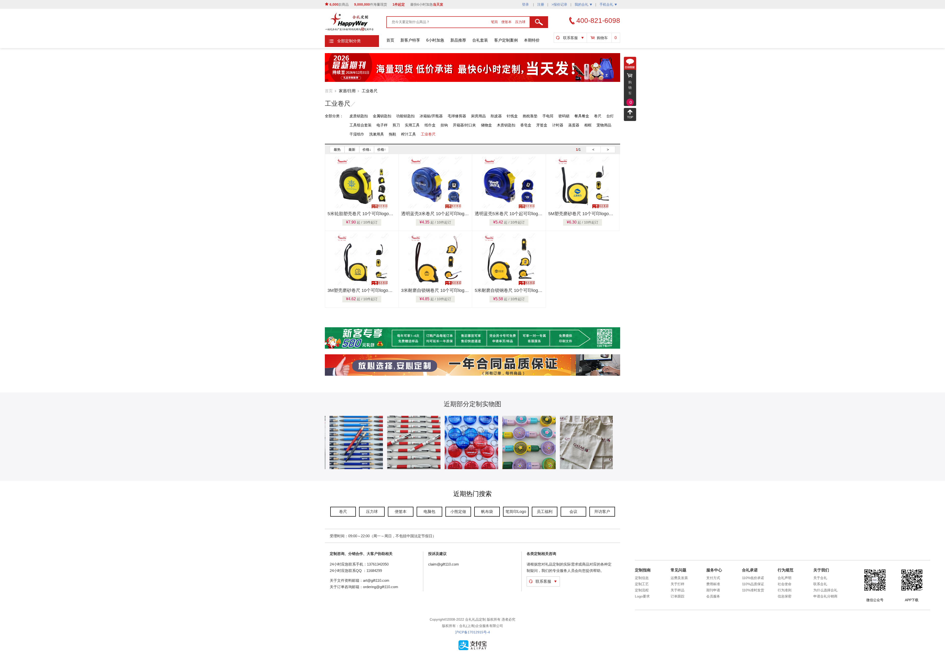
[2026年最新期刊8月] (472, 81)
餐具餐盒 (581, 116)
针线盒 (512, 116)
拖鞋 (392, 134)
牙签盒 (541, 125)
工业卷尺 (370, 91)
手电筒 (547, 116)
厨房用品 (478, 116)
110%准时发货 (753, 590)
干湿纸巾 (356, 134)
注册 (540, 4)
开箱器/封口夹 (464, 125)
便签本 (507, 22)
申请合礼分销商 (825, 596)
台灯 (610, 116)
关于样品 (677, 590)
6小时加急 (435, 40)
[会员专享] (472, 347)
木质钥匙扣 (506, 125)
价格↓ (366, 149)
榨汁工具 (408, 134)
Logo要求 (642, 596)
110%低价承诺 (753, 578)
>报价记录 (559, 4)
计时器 (557, 125)
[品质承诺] (472, 374)
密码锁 (563, 116)
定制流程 (642, 590)
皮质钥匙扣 (358, 116)
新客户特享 (410, 40)
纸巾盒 (430, 125)
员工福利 (544, 511)
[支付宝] (472, 649)
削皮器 (496, 116)
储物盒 (486, 125)
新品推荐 (458, 40)
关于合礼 (820, 578)
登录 (526, 4)
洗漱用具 (376, 134)
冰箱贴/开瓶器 (431, 116)
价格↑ (381, 149)
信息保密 (784, 596)
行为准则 (784, 590)
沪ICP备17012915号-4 (472, 632)
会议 (573, 511)
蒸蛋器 (573, 125)
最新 (351, 149)
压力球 (520, 22)
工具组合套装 (360, 125)
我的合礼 (581, 4)
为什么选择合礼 (825, 590)
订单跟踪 (677, 596)
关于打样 (677, 584)
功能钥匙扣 (405, 116)
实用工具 (412, 125)
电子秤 (382, 125)
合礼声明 (784, 578)
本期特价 (532, 40)
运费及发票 (679, 578)
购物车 (602, 38)
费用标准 (713, 584)
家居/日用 (347, 91)
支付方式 (713, 578)
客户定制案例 (506, 40)
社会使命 (784, 584)
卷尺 (597, 116)
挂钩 (444, 125)
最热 (337, 149)
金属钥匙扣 (382, 116)
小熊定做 (458, 511)
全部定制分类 (349, 41)
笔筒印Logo (515, 511)
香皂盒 (525, 125)
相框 (588, 125)
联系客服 (570, 38)
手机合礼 (606, 4)
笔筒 (495, 22)
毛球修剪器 (457, 116)
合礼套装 (480, 40)
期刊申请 (713, 590)
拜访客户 (602, 511)
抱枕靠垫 (530, 116)
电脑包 (429, 511)
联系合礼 (820, 584)
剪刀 (396, 125)
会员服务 (713, 596)
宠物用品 (604, 125)
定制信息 (642, 578)
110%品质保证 (753, 584)
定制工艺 (642, 584)
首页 (390, 40)
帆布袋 (487, 511)
